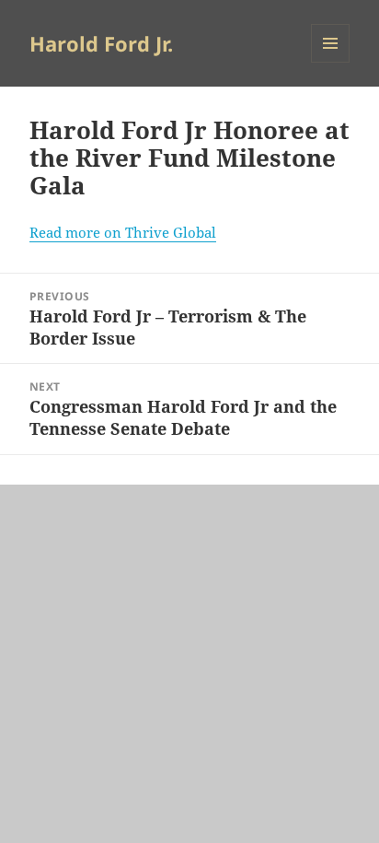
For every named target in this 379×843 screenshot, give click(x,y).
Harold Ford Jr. (101, 43)
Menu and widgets (331, 62)
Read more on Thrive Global (122, 232)
